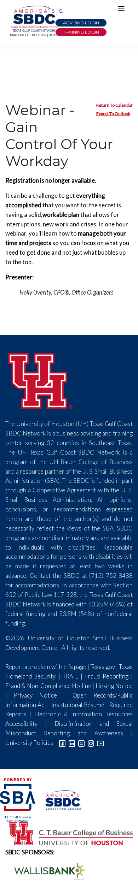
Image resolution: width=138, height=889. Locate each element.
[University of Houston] (40, 379)
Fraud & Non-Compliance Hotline (48, 685)
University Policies (29, 742)
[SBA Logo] (18, 799)
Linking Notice (114, 685)
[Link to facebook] (62, 742)
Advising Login (81, 22)
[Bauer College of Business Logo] (66, 832)
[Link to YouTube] (100, 742)
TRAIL (70, 676)
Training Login (81, 32)
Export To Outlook (113, 113)
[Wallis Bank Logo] (45, 870)
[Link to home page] (33, 21)
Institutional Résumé (77, 705)
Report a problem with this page (45, 666)
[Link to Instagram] (91, 742)
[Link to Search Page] (61, 12)
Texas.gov (103, 666)
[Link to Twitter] (81, 742)
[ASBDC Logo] (58, 799)
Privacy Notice (35, 695)
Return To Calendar (114, 105)
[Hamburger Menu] (122, 10)
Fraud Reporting (106, 676)
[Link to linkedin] (72, 742)
